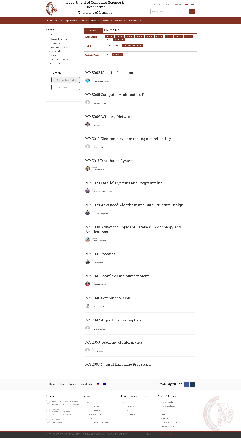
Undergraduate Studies (58, 34)
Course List (55, 43)
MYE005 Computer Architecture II (114, 94)
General (54, 55)
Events (128, 410)
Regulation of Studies (59, 47)
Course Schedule (167, 402)
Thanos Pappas (168, 434)
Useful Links (178, 4)
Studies (93, 20)
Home (153, 4)
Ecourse (164, 410)
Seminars (130, 406)
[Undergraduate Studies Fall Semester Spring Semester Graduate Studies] (65, 80)
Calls (91, 418)
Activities (118, 20)
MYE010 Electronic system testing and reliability (128, 138)
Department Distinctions (98, 422)
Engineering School (168, 426)
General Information (59, 39)
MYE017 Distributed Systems (110, 160)
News (57, 20)
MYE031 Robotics (100, 253)
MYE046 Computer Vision (107, 298)
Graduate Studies (55, 51)
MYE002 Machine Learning (109, 72)
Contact (168, 4)
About (160, 4)
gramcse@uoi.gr (57, 422)
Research (106, 20)
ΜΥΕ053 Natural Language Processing (118, 364)
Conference (130, 414)
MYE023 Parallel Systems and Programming (123, 182)
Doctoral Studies (55, 63)
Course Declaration (168, 406)
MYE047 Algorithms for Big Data (113, 320)
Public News (94, 406)
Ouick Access (133, 20)
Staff (82, 20)
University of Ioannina (169, 422)
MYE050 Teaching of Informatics (114, 342)
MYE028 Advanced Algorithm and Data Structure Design (134, 205)
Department (70, 20)
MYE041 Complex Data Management (117, 276)
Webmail (164, 418)
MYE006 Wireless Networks (109, 116)
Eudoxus (164, 414)
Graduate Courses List (60, 59)
